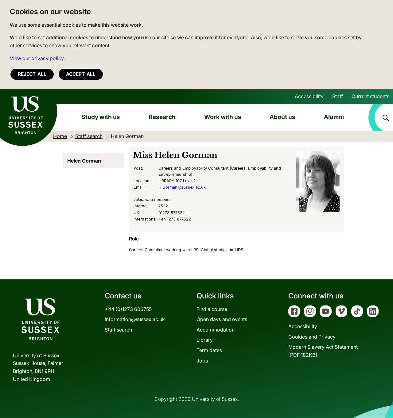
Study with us (100, 117)
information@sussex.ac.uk (135, 319)
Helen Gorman (84, 161)
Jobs (202, 361)
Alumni (334, 117)
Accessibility (309, 96)
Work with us (222, 117)
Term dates (209, 350)
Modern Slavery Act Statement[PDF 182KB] (323, 351)
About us (282, 117)
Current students (370, 96)
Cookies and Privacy (312, 337)
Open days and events (221, 319)
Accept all (80, 74)
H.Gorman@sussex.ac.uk (182, 187)
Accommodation (215, 330)
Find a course (211, 309)
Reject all (32, 74)
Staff (337, 96)
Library (204, 340)
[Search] (380, 117)
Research (162, 117)
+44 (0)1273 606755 (128, 309)
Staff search (118, 330)
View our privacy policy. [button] (37, 58)
